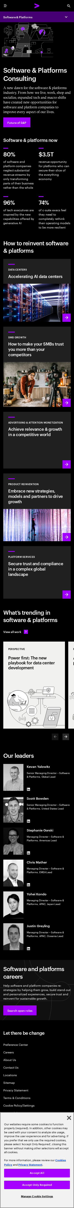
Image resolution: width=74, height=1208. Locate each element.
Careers (8, 1052)
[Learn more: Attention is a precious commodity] (37, 440)
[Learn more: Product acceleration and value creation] (37, 507)
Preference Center (15, 1044)
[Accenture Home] (37, 6)
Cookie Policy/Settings (18, 1105)
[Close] (69, 1117)
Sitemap (9, 1082)
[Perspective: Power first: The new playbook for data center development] (34, 685)
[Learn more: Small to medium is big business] (37, 367)
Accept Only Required (37, 1185)
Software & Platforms (17, 17)
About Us (9, 1060)
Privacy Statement (15, 1090)
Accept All (37, 1173)
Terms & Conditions (16, 1097)
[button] (20, 1010)
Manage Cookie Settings (37, 1196)
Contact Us (10, 1067)
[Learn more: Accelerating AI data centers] (37, 290)
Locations (10, 1075)
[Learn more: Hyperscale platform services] (37, 572)
